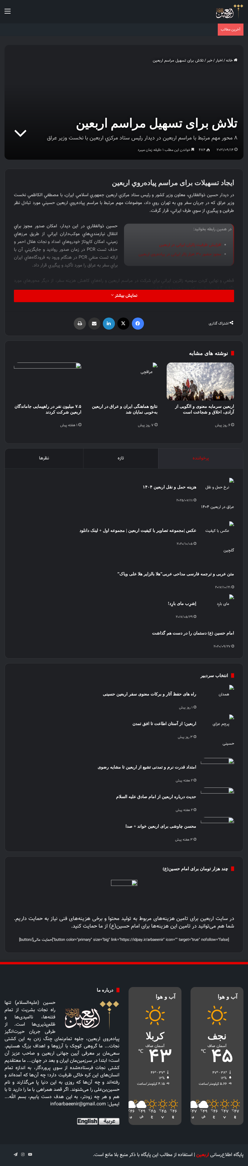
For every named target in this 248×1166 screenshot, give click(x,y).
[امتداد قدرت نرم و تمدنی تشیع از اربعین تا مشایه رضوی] (217, 769)
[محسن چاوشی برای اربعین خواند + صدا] (217, 828)
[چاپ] (80, 324)
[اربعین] (229, 11)
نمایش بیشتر (125, 295)
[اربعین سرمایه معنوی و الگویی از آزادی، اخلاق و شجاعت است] (200, 382)
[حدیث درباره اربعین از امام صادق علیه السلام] (217, 798)
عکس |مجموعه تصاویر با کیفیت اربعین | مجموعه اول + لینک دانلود (138, 530)
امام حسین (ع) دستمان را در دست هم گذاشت (193, 633)
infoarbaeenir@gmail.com (78, 1104)
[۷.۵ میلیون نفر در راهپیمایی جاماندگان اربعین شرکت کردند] (47, 382)
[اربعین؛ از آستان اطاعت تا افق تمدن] (217, 734)
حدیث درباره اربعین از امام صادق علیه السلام (156, 796)
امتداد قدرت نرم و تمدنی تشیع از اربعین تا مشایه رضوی (147, 767)
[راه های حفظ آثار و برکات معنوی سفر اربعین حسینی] (217, 696)
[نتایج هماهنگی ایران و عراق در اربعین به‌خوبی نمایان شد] (124, 382)
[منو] (8, 14)
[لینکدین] (109, 324)
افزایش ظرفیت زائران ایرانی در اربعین (190, 245)
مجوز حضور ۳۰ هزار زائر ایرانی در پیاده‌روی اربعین (180, 254)
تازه (121, 458)
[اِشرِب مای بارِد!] (217, 605)
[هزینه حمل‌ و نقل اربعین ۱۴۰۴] (217, 497)
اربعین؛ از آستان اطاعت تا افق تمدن (164, 723)
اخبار (219, 61)
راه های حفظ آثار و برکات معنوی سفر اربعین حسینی (149, 694)
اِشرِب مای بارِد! (182, 603)
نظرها (44, 458)
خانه (230, 61)
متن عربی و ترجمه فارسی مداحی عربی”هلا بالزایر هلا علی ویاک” (175, 574)
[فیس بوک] (138, 324)
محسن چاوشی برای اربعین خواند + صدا (161, 826)
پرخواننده (201, 458)
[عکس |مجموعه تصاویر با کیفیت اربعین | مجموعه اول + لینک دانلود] (217, 541)
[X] (123, 324)
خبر (209, 61)
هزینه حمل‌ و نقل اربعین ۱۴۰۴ (169, 487)
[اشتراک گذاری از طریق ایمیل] (94, 324)
